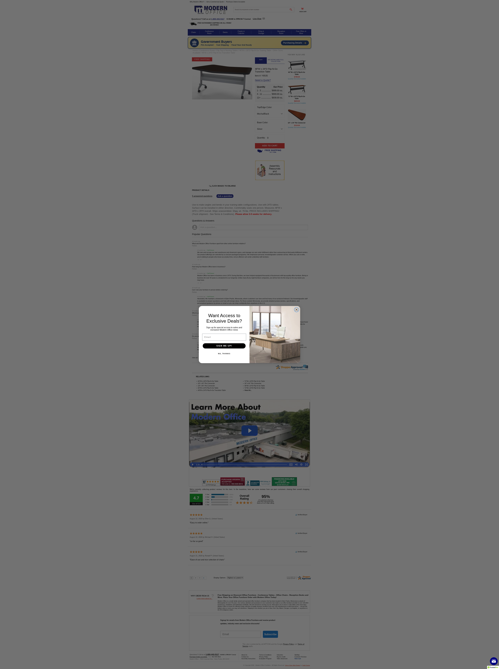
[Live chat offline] (494, 661)
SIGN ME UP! (224, 346)
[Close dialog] (296, 309)
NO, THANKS (224, 354)
